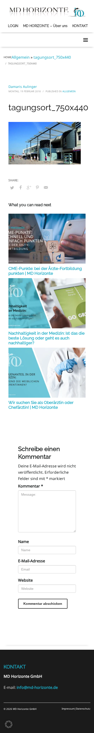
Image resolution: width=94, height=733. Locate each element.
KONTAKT (80, 26)
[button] (8, 724)
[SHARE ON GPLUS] (29, 187)
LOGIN (13, 26)
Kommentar (30, 486)
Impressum (68, 708)
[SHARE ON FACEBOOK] (20, 187)
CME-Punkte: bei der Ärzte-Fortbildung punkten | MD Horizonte (45, 271)
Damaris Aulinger (22, 86)
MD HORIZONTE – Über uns (45, 26)
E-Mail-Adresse (31, 561)
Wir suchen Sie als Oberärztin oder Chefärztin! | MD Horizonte (41, 405)
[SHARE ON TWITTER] (12, 187)
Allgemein (21, 57)
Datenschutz (83, 708)
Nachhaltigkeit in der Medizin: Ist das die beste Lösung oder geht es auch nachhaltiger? (46, 338)
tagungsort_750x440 (52, 57)
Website (25, 580)
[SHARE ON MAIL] (45, 187)
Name (23, 541)
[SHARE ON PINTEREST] (37, 187)
